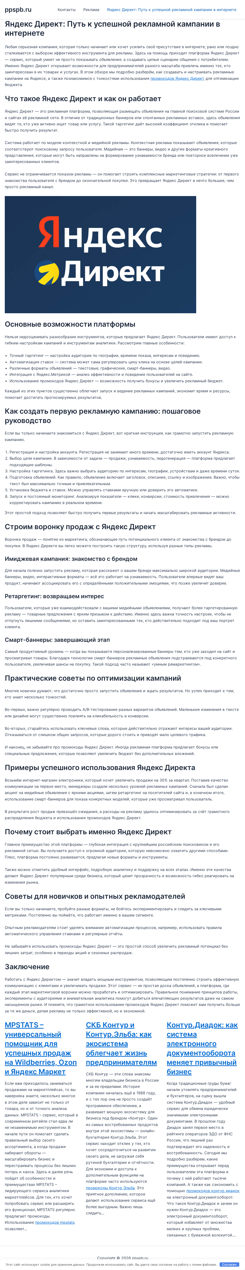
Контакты (67, 9)
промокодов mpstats (55, 1222)
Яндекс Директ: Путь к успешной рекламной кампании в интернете (171, 9)
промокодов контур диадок (212, 1190)
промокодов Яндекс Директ (177, 78)
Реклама (91, 9)
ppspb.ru (18, 9)
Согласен (229, 1264)
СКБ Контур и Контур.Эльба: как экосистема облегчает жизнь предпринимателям (121, 1044)
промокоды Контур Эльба (110, 1187)
